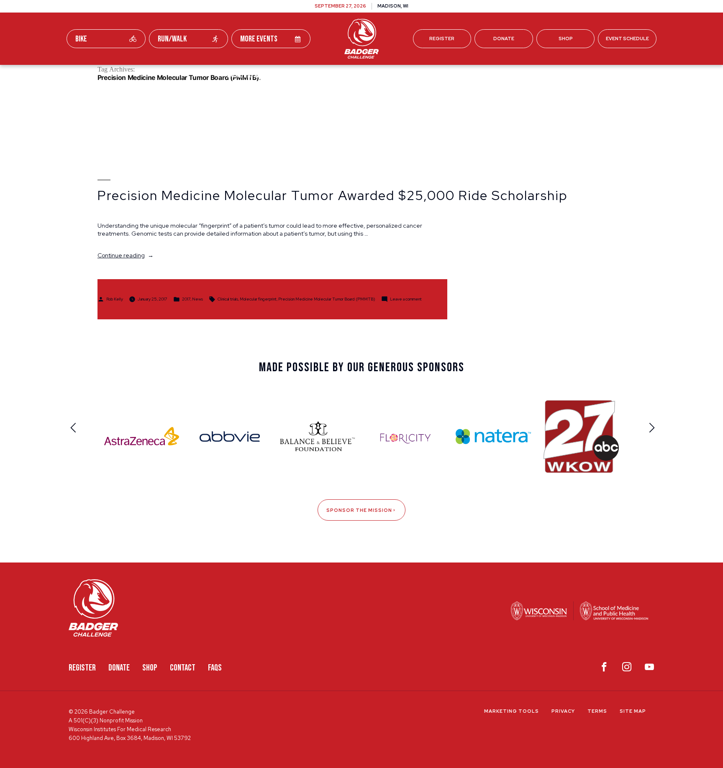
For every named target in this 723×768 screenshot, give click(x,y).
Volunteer (383, 75)
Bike (81, 39)
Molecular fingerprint (258, 298)
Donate (503, 38)
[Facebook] (604, 669)
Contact (182, 668)
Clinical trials (228, 298)
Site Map (633, 711)
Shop (566, 38)
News (197, 298)
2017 (186, 298)
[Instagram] (626, 669)
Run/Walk (172, 39)
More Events (258, 39)
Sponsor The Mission (359, 510)
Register (441, 38)
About (479, 75)
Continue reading (125, 255)
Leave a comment (406, 298)
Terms (597, 711)
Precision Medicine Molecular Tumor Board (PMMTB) (326, 298)
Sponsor (435, 75)
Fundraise (244, 75)
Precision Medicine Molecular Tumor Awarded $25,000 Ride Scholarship (332, 195)
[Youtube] (649, 669)
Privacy (563, 711)
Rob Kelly (114, 298)
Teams (291, 75)
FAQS (215, 668)
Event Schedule (627, 38)
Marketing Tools (511, 711)
